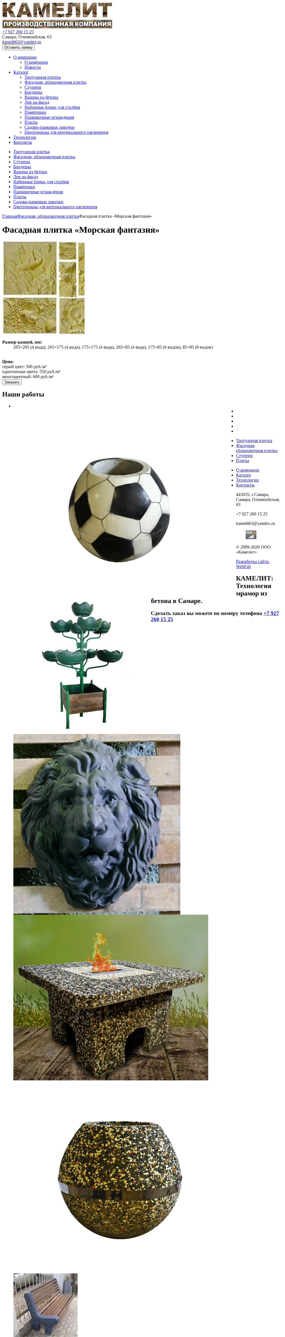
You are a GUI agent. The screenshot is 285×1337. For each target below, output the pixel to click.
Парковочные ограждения (49, 117)
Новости (32, 67)
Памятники (35, 112)
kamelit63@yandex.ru (21, 41)
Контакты (22, 142)
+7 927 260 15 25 (18, 31)
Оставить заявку (18, 47)
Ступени (32, 87)
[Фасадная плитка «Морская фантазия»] (43, 332)
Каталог (21, 72)
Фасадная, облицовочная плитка (55, 82)
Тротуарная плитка (42, 77)
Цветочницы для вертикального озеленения (66, 132)
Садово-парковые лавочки (49, 127)
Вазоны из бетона (41, 97)
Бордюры (33, 92)
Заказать (11, 382)
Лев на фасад (36, 102)
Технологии (24, 137)
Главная (9, 216)
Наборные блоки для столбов (52, 107)
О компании (25, 57)
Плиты (31, 122)
